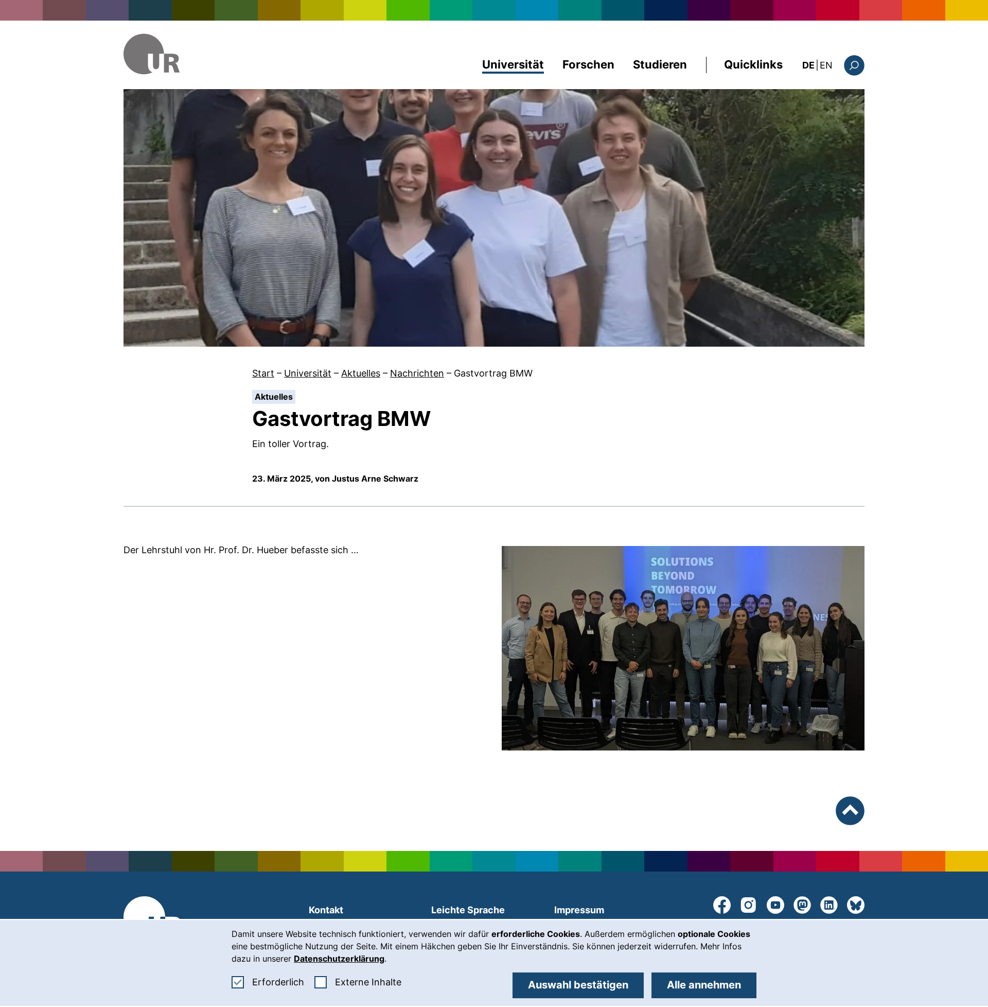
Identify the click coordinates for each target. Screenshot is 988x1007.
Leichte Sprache (468, 909)
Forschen (588, 64)
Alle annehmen (704, 985)
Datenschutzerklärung (339, 958)
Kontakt (326, 909)
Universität (513, 64)
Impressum (579, 909)
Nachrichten (417, 373)
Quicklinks (753, 64)
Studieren (660, 64)
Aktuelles (360, 373)
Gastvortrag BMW (493, 373)
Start (263, 373)
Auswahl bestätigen (578, 985)
